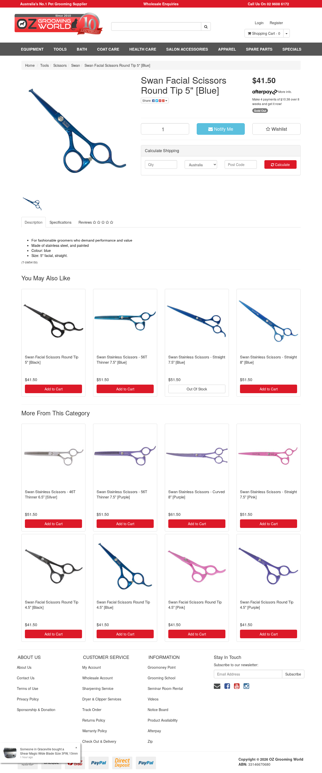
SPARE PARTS (259, 49)
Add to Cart (54, 388)
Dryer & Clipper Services (101, 698)
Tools (44, 65)
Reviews (85, 222)
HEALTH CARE (142, 49)
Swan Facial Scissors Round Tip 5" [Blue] (117, 65)
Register (276, 22)
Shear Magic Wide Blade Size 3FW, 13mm (49, 753)
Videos (153, 698)
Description (34, 222)
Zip (150, 741)
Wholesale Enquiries (161, 3)
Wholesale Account (97, 677)
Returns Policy (93, 720)
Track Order (91, 709)
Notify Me (223, 128)
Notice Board (158, 709)
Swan (75, 65)
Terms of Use (27, 688)
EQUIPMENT (32, 49)
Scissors (60, 65)
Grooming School (161, 677)
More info (284, 91)
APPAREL (227, 49)
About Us (24, 667)
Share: (147, 100)
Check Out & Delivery (99, 741)
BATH (82, 49)
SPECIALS (292, 49)
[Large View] (32, 203)
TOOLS (60, 49)
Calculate (282, 164)
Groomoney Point (162, 667)
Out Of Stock (197, 388)
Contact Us (25, 677)
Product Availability (163, 720)
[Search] (206, 26)
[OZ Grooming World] (54, 24)
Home (30, 65)
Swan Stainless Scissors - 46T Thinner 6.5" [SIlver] (50, 494)
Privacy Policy (28, 698)
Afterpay (154, 730)
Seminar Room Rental (165, 688)
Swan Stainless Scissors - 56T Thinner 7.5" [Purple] (122, 494)
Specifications (60, 222)
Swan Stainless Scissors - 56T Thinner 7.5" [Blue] (122, 359)
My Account (91, 667)
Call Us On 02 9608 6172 (268, 3)
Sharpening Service (97, 688)
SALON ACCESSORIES (187, 49)
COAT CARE (108, 49)
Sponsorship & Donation (36, 709)
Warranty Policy (94, 730)
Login (259, 22)
